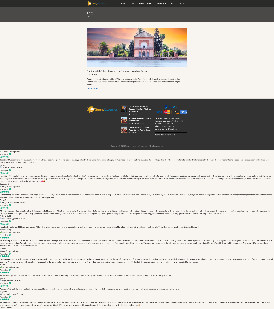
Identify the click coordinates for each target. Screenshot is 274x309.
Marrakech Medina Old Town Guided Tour (141, 119)
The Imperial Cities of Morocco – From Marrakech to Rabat (117, 71)
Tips (172, 3)
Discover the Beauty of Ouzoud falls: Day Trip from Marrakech (140, 109)
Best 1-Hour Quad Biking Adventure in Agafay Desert (140, 129)
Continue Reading (92, 88)
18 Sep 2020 (93, 74)
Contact (182, 3)
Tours (133, 3)
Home (124, 3)
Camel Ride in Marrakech (165, 135)
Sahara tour (162, 3)
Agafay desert (145, 3)
